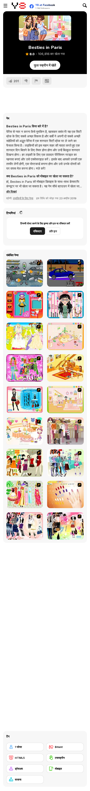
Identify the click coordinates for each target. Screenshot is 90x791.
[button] (11, 191)
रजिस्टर (37, 231)
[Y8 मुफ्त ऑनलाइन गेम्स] (19, 6)
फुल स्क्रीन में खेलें (45, 65)
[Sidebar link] (5, 5)
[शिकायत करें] (36, 81)
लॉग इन (53, 231)
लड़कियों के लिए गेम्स (23, 198)
